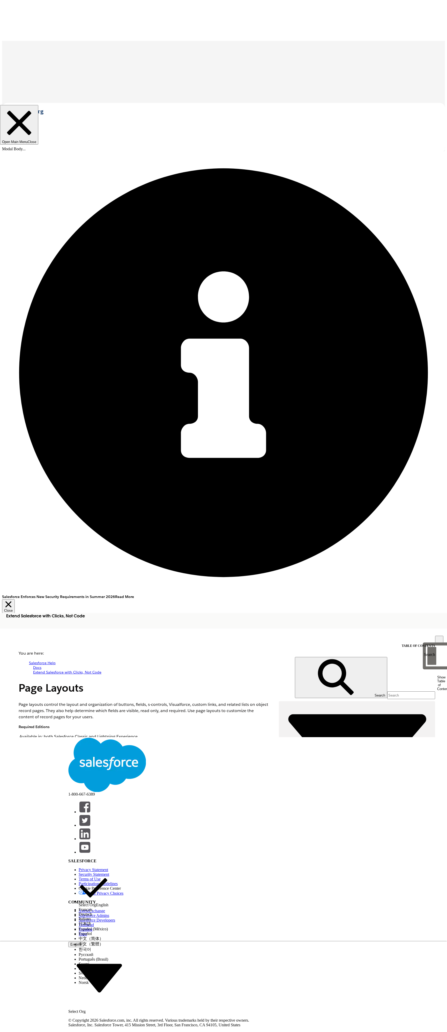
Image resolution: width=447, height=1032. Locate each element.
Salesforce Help (42, 663)
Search (429, 654)
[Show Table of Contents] (439, 640)
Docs (37, 667)
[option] (93, 890)
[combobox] (99, 978)
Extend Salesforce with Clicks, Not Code (67, 672)
